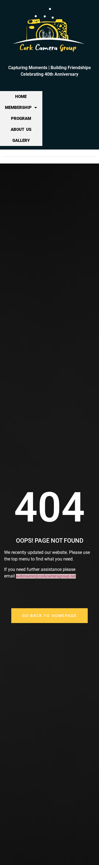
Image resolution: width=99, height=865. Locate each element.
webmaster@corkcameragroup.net (46, 576)
